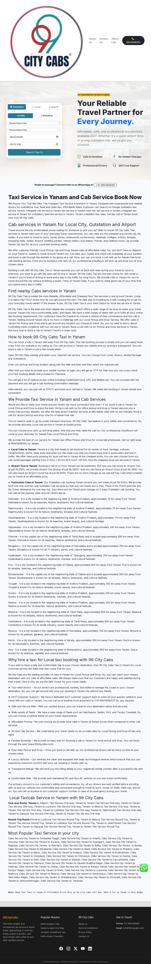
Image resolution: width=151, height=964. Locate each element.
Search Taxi (33, 152)
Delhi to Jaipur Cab (50, 923)
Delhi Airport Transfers (52, 936)
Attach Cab (115, 40)
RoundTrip (48, 116)
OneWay (21, 116)
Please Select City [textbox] (18, 123)
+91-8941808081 (105, 185)
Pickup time (14, 140)
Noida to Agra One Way (52, 928)
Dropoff (12, 126)
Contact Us (103, 40)
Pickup (11, 120)
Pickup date (14, 133)
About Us (92, 40)
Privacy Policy (85, 932)
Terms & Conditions (88, 928)
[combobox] (34, 123)
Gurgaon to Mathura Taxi (53, 932)
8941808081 (133, 42)
